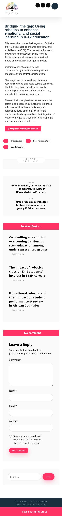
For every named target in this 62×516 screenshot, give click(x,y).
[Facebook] (37, 5)
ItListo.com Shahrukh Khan (32, 504)
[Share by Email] (53, 165)
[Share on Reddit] (31, 165)
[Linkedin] (48, 5)
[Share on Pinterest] (23, 165)
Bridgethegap (16, 141)
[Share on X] (16, 165)
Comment (15, 359)
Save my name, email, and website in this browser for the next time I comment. (28, 440)
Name (13, 390)
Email (13, 405)
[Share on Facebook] (8, 165)
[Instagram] (43, 5)
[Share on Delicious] (38, 165)
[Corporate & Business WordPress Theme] (11, 8)
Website (13, 421)
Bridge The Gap (29, 501)
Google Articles (17, 147)
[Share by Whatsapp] (46, 165)
